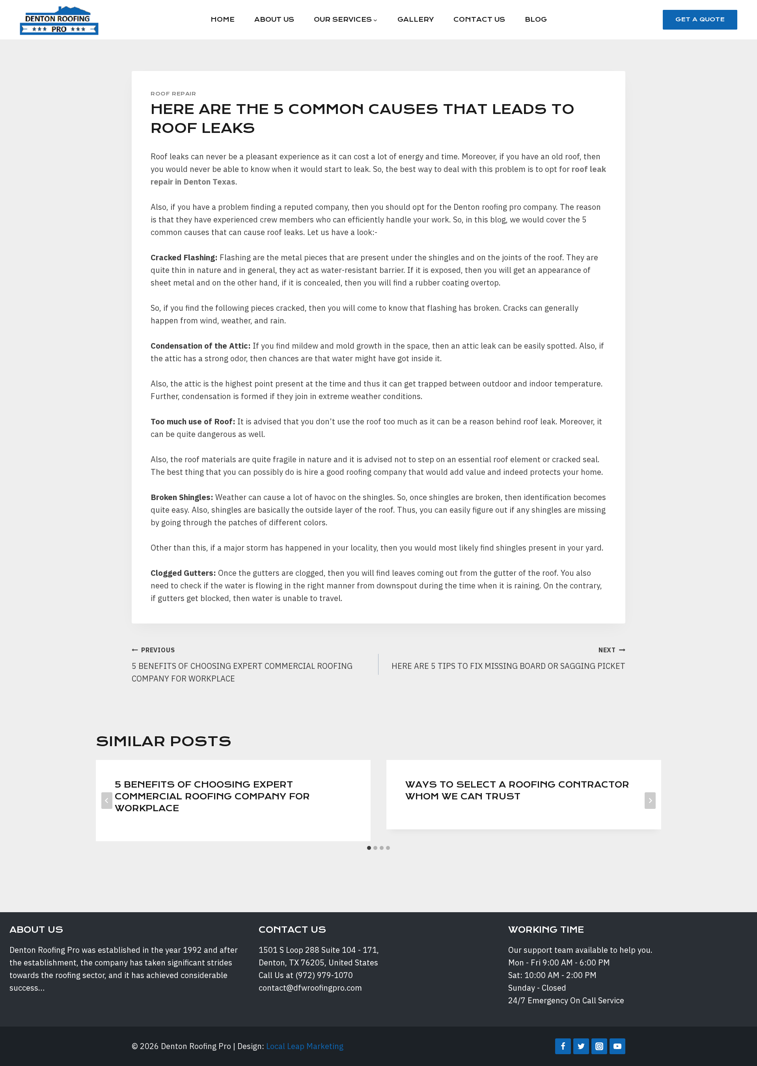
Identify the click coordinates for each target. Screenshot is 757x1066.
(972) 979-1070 (324, 975)
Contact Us (479, 19)
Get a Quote (700, 19)
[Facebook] (563, 1046)
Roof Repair (173, 94)
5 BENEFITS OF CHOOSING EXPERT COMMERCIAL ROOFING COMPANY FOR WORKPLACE (242, 665)
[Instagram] (599, 1046)
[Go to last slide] (106, 800)
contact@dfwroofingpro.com (310, 987)
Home (223, 19)
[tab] (369, 848)
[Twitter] (581, 1046)
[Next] (650, 800)
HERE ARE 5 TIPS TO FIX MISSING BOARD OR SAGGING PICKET (508, 658)
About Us (274, 19)
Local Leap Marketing (304, 1046)
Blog (536, 19)
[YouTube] (617, 1046)
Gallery (415, 19)
